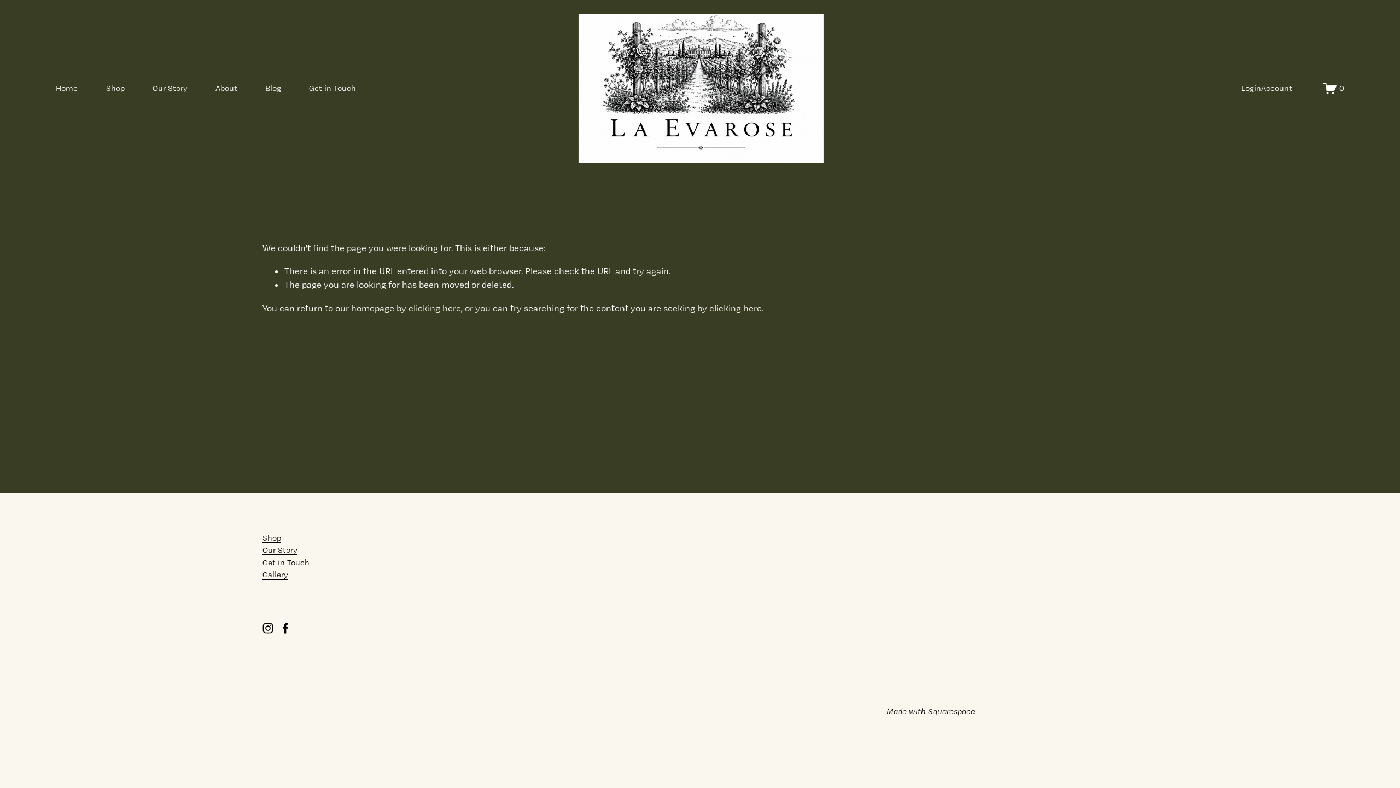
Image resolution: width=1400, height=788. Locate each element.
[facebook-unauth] (285, 628)
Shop (115, 88)
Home (67, 88)
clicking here (435, 308)
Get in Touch (332, 88)
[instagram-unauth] (267, 628)
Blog (273, 88)
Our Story (170, 88)
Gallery (275, 575)
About (226, 88)
